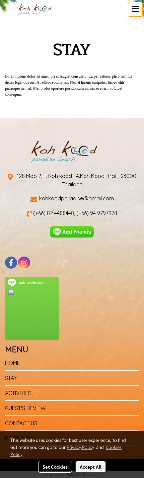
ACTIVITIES (18, 393)
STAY (11, 378)
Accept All (90, 467)
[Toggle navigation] (135, 9)
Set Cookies (55, 467)
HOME (12, 363)
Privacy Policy (80, 447)
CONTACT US (21, 423)
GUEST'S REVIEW (25, 408)
